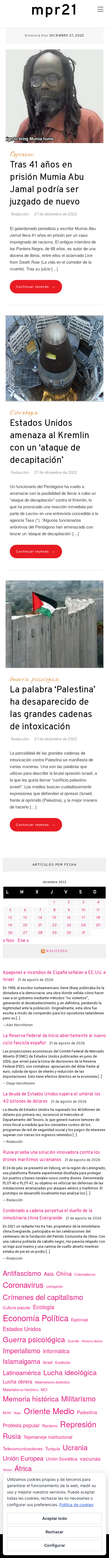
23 (69, 925)
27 (25, 933)
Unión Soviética (61, 1459)
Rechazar (54, 1531)
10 (83, 910)
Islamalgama (21, 1361)
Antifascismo (22, 1273)
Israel (48, 1362)
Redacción (20, 214)
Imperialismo (21, 1350)
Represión (22, 154)
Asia (49, 1273)
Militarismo (78, 1398)
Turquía (52, 1448)
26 (10, 933)
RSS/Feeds (57, 951)
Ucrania (75, 1447)
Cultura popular (16, 1307)
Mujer (17, 1413)
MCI (44, 1389)
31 (83, 933)
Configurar (54, 1545)
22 (54, 925)
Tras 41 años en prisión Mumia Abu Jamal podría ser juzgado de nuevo (47, 184)
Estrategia (24, 413)
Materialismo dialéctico (52, 1382)
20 (25, 925)
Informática (56, 1351)
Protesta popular (21, 1425)
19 (10, 925)
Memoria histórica (31, 1398)
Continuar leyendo (36, 286)
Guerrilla (73, 1341)
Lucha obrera (17, 1381)
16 (69, 918)
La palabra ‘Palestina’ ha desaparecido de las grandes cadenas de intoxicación (52, 708)
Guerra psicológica (34, 679)
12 (10, 918)
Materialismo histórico (20, 1389)
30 (69, 933)
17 (83, 918)
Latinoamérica (22, 1372)
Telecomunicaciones (23, 1448)
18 (98, 918)
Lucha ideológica (70, 1372)
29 (54, 933)
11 (98, 910)
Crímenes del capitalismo (43, 1297)
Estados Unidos (22, 1329)
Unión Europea (23, 1457)
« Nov (8, 941)
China (64, 1273)
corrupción (54, 1286)
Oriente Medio (49, 1410)
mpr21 (54, 10)
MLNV (7, 1412)
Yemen (7, 1470)
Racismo (50, 1425)
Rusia (12, 1436)
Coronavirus (23, 1284)
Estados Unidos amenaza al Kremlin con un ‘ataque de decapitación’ (49, 442)
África (23, 1468)
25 (98, 925)
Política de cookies (76, 1504)
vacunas (90, 1458)
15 (54, 918)
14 (40, 918)
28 (40, 933)
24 (83, 925)
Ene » (23, 941)
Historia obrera (92, 1341)
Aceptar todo (54, 1518)
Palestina (87, 1411)
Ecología (43, 1307)
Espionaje (79, 1319)
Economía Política (35, 1317)
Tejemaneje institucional (47, 1436)
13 (25, 918)
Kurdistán (62, 1362)
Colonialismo (84, 1274)
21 (40, 925)
